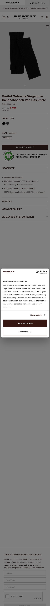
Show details (36, 315)
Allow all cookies (25, 323)
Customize (23, 332)
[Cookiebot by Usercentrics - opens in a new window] (36, 272)
